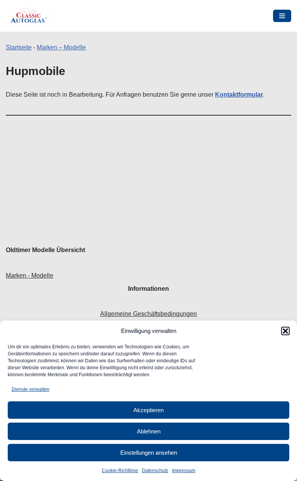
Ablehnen (148, 431)
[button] (285, 331)
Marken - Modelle (29, 275)
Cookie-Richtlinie (120, 470)
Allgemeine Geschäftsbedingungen (148, 313)
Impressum (183, 470)
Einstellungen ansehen (148, 452)
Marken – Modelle (61, 47)
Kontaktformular (239, 94)
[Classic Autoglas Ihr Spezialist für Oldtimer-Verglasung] (29, 15)
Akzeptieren (148, 410)
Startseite (19, 47)
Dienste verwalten (31, 389)
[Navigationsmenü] (282, 16)
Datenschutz (155, 470)
